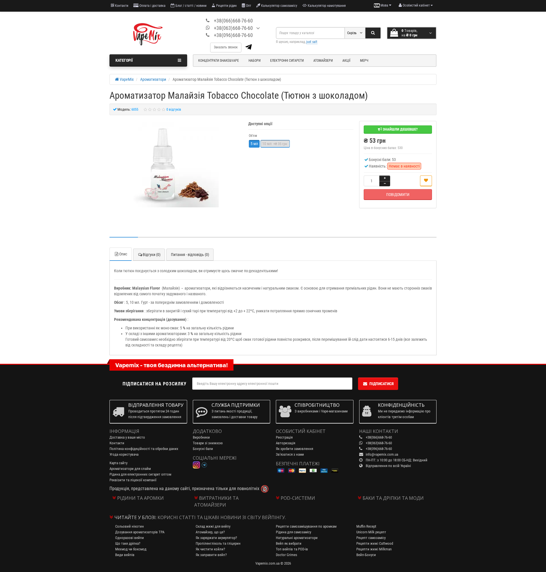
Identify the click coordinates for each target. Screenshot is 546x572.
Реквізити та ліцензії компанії (132, 480)
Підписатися (381, 383)
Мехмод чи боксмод (130, 549)
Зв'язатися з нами (290, 454)
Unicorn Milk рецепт (371, 532)
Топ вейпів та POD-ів (292, 549)
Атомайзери (323, 61)
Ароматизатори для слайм (130, 468)
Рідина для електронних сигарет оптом (140, 474)
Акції (346, 61)
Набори (254, 61)
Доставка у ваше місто (127, 437)
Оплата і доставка (152, 6)
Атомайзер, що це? (210, 532)
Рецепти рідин (226, 6)
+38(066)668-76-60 (233, 21)
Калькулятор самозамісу (278, 6)
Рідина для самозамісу (293, 532)
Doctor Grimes (286, 555)
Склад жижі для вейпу (213, 526)
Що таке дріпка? (127, 543)
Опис (123, 254)
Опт (248, 6)
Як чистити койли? (210, 549)
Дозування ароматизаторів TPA (139, 532)
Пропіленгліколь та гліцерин (218, 543)
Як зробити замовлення (294, 449)
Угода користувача (123, 454)
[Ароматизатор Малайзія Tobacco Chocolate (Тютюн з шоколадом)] (176, 164)
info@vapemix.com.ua (382, 454)
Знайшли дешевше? (400, 129)
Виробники (201, 437)
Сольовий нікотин (129, 526)
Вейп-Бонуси (366, 555)
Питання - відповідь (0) (190, 254)
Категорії (124, 60)
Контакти (121, 6)
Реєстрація (284, 437)
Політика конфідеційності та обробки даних (143, 449)
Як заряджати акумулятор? (216, 538)
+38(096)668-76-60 (233, 35)
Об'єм (253, 136)
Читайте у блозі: (135, 517)
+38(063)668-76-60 (233, 28)
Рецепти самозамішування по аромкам (306, 526)
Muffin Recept (366, 526)
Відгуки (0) (151, 254)
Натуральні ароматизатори (297, 538)
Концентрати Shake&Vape (218, 61)
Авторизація (285, 443)
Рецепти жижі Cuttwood (374, 543)
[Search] (372, 33)
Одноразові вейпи (129, 538)
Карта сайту (118, 463)
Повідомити (398, 194)
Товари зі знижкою (208, 443)
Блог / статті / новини (190, 6)
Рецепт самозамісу (371, 538)
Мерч (364, 61)
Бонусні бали (203, 449)
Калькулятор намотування (326, 6)
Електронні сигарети (287, 61)
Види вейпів (125, 555)
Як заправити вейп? (211, 555)
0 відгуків (173, 109)
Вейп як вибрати (288, 543)
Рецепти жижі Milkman (374, 549)
